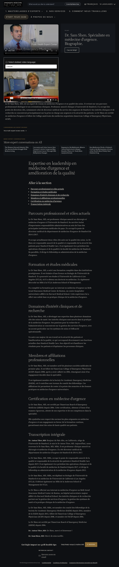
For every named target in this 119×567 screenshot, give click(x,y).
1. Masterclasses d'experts (23, 11)
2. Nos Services (55, 11)
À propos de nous (42, 17)
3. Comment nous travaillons (88, 11)
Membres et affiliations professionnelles (48, 198)
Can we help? (72, 50)
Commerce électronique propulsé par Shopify (83, 563)
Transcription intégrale (41, 204)
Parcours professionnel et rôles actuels (47, 189)
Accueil (67, 30)
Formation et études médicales (44, 192)
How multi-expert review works (15, 131)
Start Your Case (16, 17)
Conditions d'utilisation (60, 563)
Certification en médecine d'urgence (46, 201)
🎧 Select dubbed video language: (20, 62)
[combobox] (54, 4)
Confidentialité (46, 563)
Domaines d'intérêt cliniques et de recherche (50, 195)
